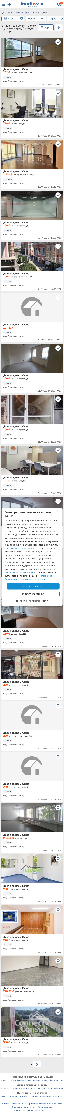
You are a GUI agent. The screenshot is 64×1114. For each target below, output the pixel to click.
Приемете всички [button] (33, 586)
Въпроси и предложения (24, 1107)
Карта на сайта (54, 1103)
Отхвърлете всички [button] (33, 594)
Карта (48, 27)
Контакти (46, 1111)
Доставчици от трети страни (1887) (23, 548)
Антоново (23, 1096)
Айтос (4, 1096)
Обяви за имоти (18, 1103)
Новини (5, 1103)
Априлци (34, 1096)
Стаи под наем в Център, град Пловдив (20, 1080)
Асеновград (45, 1096)
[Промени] (42, 18)
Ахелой (56, 1096)
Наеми (42, 1103)
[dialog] (32, 557)
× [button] (57, 511)
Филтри (12, 18)
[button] (32, 601)
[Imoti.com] (2, 13)
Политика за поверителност (26, 1111)
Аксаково (13, 1096)
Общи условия (45, 1107)
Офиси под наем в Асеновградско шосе (20, 1088)
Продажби (33, 1103)
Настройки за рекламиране (19, 572)
